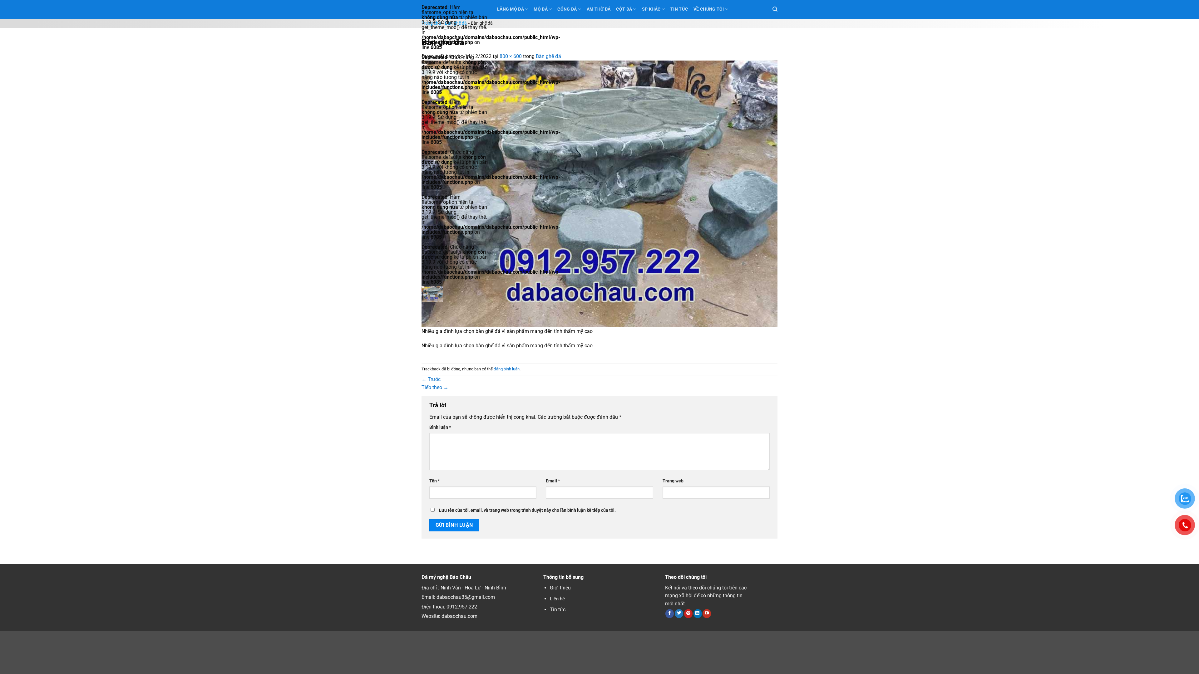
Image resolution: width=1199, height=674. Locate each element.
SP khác (651, 9)
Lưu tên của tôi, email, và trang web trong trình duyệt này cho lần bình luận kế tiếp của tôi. (527, 510)
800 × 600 (511, 56)
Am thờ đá (599, 9)
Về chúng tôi (708, 9)
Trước (431, 379)
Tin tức (557, 610)
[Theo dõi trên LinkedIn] (697, 613)
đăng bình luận (507, 369)
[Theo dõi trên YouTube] (707, 613)
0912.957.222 (462, 607)
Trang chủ (431, 23)
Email (553, 481)
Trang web (673, 481)
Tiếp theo (435, 387)
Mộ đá (540, 9)
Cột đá (624, 9)
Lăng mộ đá (510, 9)
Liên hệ (557, 599)
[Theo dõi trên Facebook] (669, 613)
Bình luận (440, 427)
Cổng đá (567, 9)
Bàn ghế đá (456, 23)
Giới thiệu (560, 588)
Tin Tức (679, 9)
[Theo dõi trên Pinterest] (688, 613)
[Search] (774, 9)
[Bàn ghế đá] (599, 193)
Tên (434, 481)
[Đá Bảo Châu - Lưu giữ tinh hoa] (455, 294)
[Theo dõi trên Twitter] (679, 613)
